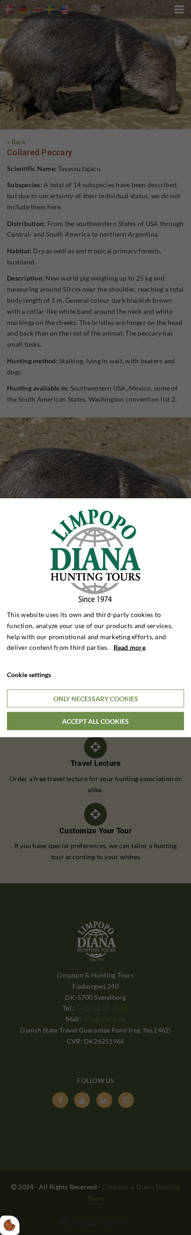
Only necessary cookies (95, 698)
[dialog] (95, 617)
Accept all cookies (95, 721)
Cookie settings (29, 675)
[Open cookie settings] (9, 1225)
